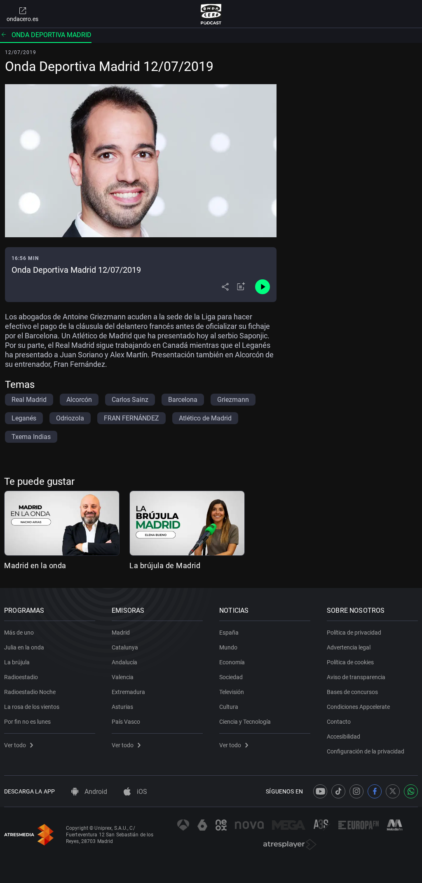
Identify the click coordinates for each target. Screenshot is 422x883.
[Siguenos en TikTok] (338, 791)
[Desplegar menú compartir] (225, 287)
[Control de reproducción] (262, 286)
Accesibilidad (343, 736)
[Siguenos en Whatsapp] (411, 791)
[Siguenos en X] (393, 791)
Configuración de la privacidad (365, 751)
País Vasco (126, 721)
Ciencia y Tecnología (245, 721)
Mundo (228, 647)
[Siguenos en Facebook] (375, 791)
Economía (232, 662)
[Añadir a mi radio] (241, 287)
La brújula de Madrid (164, 565)
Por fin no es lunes (27, 721)
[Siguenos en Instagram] (356, 791)
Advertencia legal (348, 647)
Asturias (122, 707)
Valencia (123, 677)
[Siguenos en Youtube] (320, 791)
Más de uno (19, 632)
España (229, 632)
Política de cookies (350, 662)
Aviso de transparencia (356, 677)
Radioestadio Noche (30, 692)
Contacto (339, 721)
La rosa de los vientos (31, 707)
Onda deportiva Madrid (51, 35)
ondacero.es (22, 19)
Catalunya (125, 647)
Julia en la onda (24, 647)
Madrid (121, 632)
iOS (141, 792)
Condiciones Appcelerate (358, 707)
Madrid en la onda (35, 565)
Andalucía (124, 662)
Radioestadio (21, 677)
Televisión (231, 692)
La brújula (17, 662)
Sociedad (231, 677)
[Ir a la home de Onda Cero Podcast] (211, 14)
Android (95, 792)
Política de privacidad (354, 632)
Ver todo (15, 745)
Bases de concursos (352, 692)
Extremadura (128, 692)
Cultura (228, 707)
